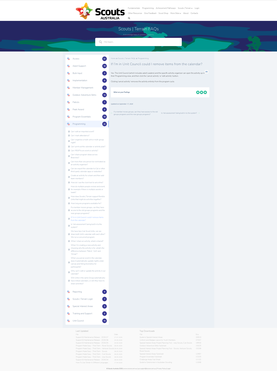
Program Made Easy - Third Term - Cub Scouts (93, 354)
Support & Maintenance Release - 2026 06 (92, 340)
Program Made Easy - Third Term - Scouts (91, 351)
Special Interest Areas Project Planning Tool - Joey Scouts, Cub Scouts (166, 343)
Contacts (194, 13)
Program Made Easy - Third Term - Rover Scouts (94, 345)
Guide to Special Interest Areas (151, 337)
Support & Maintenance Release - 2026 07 (92, 337)
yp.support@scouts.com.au (147, 369)
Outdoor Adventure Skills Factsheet (153, 345)
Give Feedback (150, 13)
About (185, 13)
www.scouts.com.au (130, 369)
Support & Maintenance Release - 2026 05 (92, 343)
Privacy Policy (161, 369)
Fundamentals (134, 8)
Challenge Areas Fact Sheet (150, 359)
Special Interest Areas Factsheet (151, 354)
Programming (148, 8)
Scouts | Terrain (184, 8)
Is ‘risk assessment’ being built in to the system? (179, 113)
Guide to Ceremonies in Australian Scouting (156, 362)
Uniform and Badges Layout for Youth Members (157, 340)
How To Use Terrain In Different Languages (92, 362)
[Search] (129, 18)
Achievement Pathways (166, 8)
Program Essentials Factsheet (151, 357)
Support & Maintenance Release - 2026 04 (92, 360)
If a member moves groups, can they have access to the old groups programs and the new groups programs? (136, 113)
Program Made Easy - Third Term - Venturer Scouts (95, 348)
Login (197, 8)
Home (113, 58)
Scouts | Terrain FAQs (126, 58)
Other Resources (135, 13)
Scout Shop (163, 13)
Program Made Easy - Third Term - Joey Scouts (93, 357)
